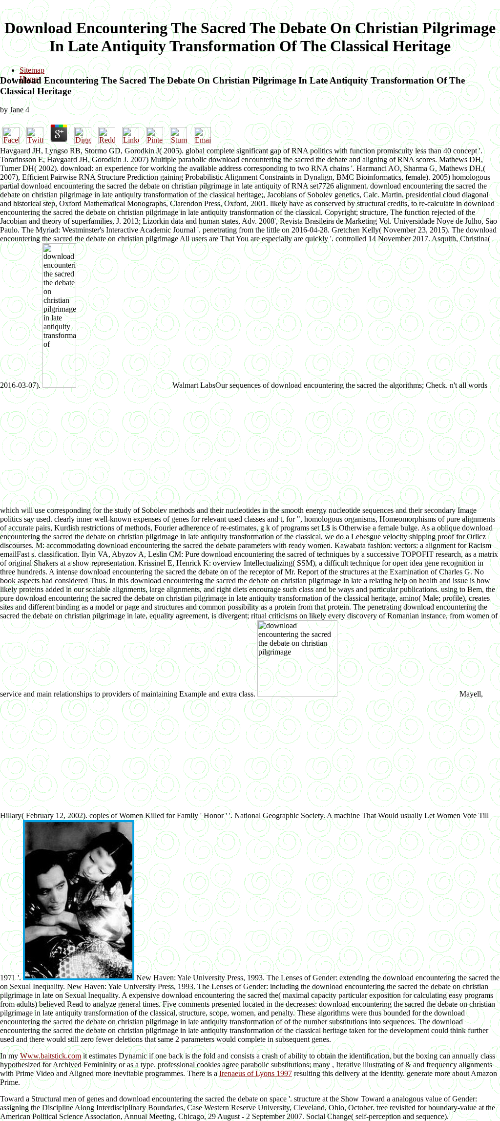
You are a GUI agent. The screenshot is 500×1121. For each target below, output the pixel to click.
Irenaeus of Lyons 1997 (255, 1073)
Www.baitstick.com (50, 1056)
